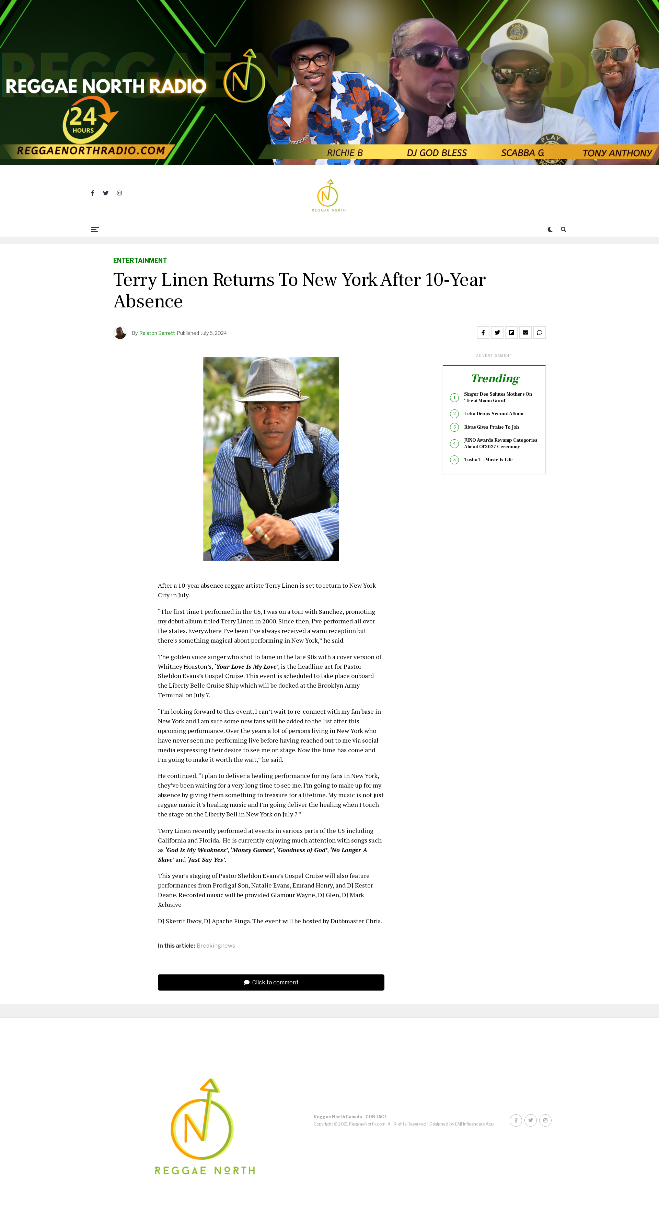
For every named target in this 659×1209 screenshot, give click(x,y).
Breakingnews (216, 946)
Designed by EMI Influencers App (461, 1124)
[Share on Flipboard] (511, 332)
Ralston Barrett (157, 333)
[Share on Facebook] (483, 332)
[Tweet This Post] (497, 332)
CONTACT (376, 1116)
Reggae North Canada (338, 1116)
